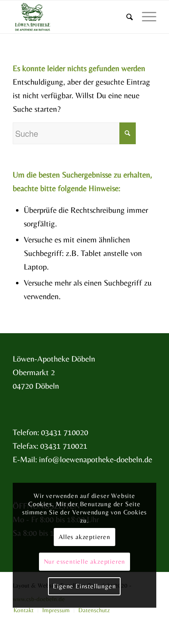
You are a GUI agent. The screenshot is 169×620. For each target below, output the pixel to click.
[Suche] (126, 16)
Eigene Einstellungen (84, 586)
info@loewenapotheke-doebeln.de (95, 459)
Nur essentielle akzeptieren (85, 561)
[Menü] (145, 16)
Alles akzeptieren (84, 537)
